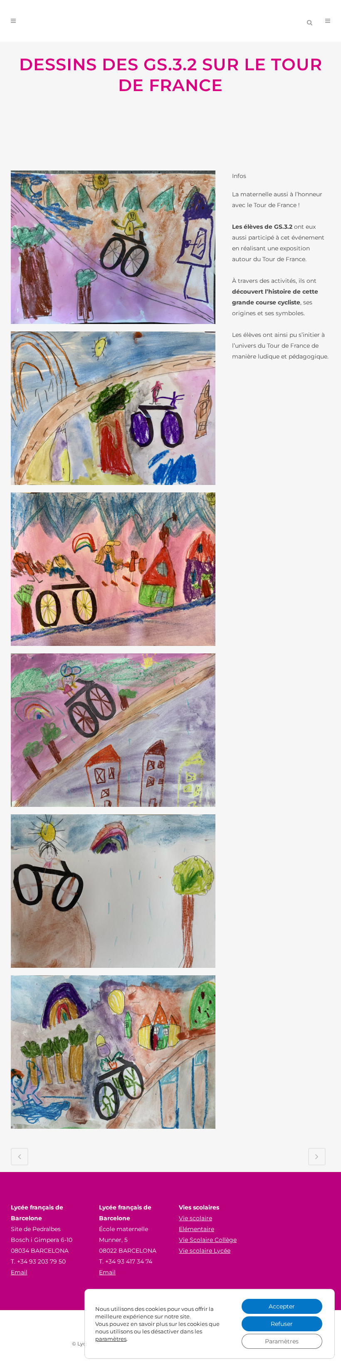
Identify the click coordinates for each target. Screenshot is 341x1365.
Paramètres (282, 1341)
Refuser (282, 1324)
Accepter (282, 1306)
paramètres (110, 1338)
